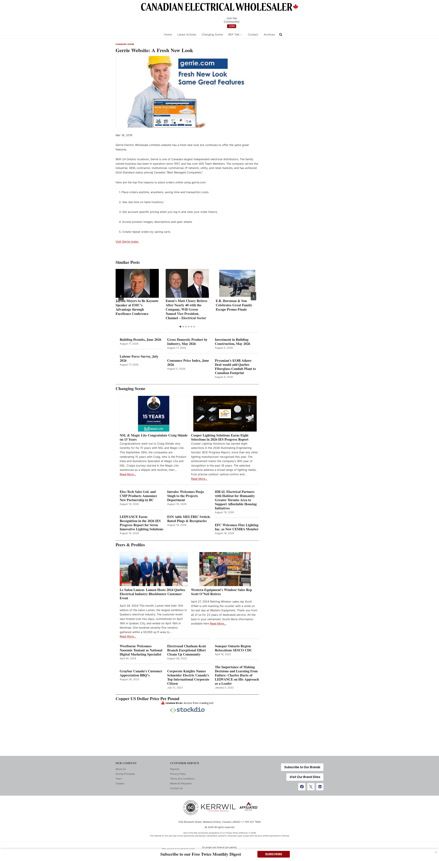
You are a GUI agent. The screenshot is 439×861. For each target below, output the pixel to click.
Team (119, 778)
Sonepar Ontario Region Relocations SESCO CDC (233, 648)
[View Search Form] (281, 35)
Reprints (174, 769)
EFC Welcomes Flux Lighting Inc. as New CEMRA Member (237, 527)
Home (168, 34)
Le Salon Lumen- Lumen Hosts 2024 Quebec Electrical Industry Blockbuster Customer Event (152, 594)
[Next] (253, 296)
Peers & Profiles (130, 544)
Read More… (128, 474)
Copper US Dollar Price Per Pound (147, 698)
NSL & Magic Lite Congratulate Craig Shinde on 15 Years (154, 437)
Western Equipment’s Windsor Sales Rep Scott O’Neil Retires (221, 592)
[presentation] (137, 283)
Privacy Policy (178, 773)
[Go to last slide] (121, 296)
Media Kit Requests (181, 783)
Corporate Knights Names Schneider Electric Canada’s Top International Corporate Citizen (188, 677)
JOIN (231, 26)
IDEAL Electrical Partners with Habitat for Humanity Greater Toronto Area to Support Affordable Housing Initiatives (236, 500)
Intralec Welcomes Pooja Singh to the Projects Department (185, 496)
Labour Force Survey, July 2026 (139, 358)
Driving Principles (125, 773)
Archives (269, 34)
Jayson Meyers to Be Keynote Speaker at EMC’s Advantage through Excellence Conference (137, 307)
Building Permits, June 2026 (140, 340)
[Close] (436, 852)
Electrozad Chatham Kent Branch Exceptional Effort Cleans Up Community (186, 650)
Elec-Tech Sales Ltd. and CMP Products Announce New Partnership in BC (138, 496)
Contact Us (176, 788)
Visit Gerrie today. (127, 241)
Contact (253, 34)
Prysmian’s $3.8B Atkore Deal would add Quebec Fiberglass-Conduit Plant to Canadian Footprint (235, 366)
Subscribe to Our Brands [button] (302, 767)
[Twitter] (311, 786)
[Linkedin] (319, 786)
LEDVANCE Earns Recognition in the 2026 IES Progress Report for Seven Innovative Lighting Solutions (141, 523)
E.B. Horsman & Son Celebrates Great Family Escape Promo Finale (234, 305)
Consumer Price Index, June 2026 (188, 362)
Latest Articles (186, 34)
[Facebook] (301, 786)
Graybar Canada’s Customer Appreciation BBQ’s (141, 673)
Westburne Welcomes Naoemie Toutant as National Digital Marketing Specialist (141, 650)
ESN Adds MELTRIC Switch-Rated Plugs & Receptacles (189, 519)
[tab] (180, 326)
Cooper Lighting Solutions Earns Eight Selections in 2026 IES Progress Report (220, 437)
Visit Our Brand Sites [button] (304, 777)
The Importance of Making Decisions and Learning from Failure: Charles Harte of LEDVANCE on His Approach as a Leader (237, 675)
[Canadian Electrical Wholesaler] (138, 34)
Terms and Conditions (182, 778)
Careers (120, 783)
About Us (121, 769)
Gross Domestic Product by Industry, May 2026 (187, 342)
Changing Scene (212, 34)
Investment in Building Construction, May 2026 (232, 342)
